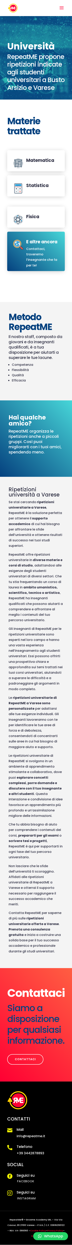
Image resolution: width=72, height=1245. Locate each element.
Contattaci (25, 1059)
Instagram (26, 1198)
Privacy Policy (55, 1230)
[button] (50, 1236)
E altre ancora (41, 242)
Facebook (25, 1181)
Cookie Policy (38, 1230)
